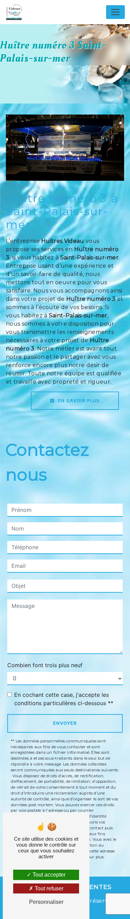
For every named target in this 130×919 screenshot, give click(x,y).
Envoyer (65, 723)
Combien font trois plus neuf (45, 665)
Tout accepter (48, 875)
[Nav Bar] (115, 12)
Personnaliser (46, 902)
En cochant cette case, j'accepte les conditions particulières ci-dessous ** (63, 698)
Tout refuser (48, 888)
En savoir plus (78, 400)
